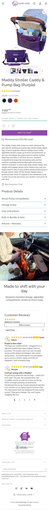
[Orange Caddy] (15, 100)
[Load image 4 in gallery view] (30, 70)
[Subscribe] (46, 469)
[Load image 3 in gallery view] (24, 70)
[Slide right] (42, 70)
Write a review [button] (24, 325)
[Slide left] (6, 70)
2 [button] (19, 400)
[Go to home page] (21, 3)
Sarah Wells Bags (21, 502)
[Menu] (3, 3)
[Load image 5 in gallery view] (35, 70)
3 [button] (24, 400)
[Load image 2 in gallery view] (18, 70)
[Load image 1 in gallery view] (13, 70)
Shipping (4, 112)
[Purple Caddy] (10, 100)
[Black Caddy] (4, 100)
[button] (34, 3)
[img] (16, 337)
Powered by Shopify (24, 505)
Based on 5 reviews (12, 322)
